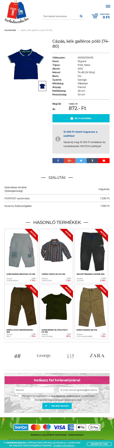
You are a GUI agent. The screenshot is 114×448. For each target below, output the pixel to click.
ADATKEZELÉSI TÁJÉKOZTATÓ (65, 396)
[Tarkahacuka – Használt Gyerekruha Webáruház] (16, 12)
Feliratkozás (60, 406)
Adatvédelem (76, 435)
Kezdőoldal (10, 30)
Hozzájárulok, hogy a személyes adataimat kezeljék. (58, 400)
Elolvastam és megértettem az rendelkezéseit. (58, 396)
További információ (63, 445)
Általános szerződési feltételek (48, 435)
